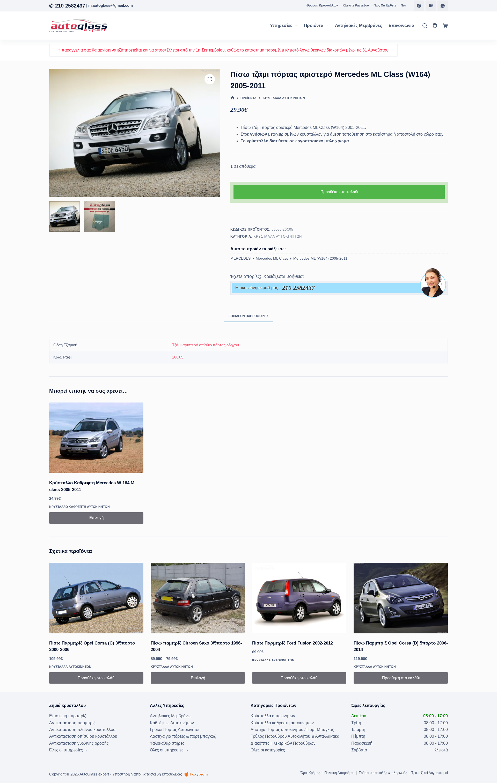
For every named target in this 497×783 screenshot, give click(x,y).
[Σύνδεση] (434, 25)
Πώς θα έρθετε (385, 5)
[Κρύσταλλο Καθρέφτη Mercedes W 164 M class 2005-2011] (96, 438)
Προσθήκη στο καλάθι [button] (96, 678)
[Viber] (431, 6)
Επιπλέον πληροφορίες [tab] (248, 316)
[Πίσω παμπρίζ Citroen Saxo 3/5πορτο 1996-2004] (198, 598)
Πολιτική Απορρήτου (339, 773)
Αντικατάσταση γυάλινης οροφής (79, 743)
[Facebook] (419, 6)
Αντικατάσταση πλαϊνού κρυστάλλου (82, 729)
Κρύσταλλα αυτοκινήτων (277, 236)
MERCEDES (240, 258)
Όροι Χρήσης (310, 773)
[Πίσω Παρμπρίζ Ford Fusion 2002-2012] (299, 598)
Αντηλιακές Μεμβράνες (358, 25)
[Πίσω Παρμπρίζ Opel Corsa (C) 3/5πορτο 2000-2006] (96, 598)
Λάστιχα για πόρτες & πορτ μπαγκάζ (183, 736)
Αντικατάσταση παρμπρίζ (72, 723)
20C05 (177, 357)
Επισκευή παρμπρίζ (67, 716)
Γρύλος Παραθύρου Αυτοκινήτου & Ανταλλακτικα (295, 736)
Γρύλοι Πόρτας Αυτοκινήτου (175, 729)
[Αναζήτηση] (424, 25)
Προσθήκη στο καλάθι (339, 191)
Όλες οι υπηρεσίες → (68, 750)
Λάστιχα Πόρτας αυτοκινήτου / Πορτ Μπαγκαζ (292, 729)
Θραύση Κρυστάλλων (322, 5)
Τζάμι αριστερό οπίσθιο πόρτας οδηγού (205, 345)
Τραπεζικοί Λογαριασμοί (429, 773)
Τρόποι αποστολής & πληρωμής (383, 773)
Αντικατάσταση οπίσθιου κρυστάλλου (83, 736)
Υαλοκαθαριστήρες (167, 743)
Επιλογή (96, 517)
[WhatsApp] (442, 6)
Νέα (403, 5)
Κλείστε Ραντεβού (356, 5)
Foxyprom (199, 774)
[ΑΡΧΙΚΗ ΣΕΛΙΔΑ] (232, 98)
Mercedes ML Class (272, 258)
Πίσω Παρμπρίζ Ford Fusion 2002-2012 (292, 643)
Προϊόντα (313, 25)
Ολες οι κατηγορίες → (270, 750)
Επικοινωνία (401, 25)
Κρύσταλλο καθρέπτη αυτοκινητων (79, 507)
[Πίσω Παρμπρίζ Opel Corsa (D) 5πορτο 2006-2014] (401, 598)
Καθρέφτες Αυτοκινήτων (172, 723)
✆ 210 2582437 (67, 6)
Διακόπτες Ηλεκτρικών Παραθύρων (283, 743)
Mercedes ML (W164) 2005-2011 (320, 258)
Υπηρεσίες (281, 25)
